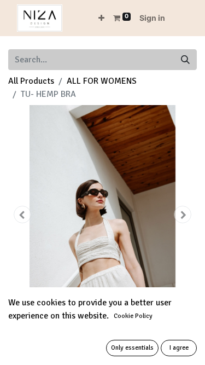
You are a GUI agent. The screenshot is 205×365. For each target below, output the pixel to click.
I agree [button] (179, 348)
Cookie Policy (133, 316)
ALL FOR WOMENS (102, 81)
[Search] (185, 59)
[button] (101, 18)
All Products (31, 81)
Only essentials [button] (132, 348)
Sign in (152, 17)
